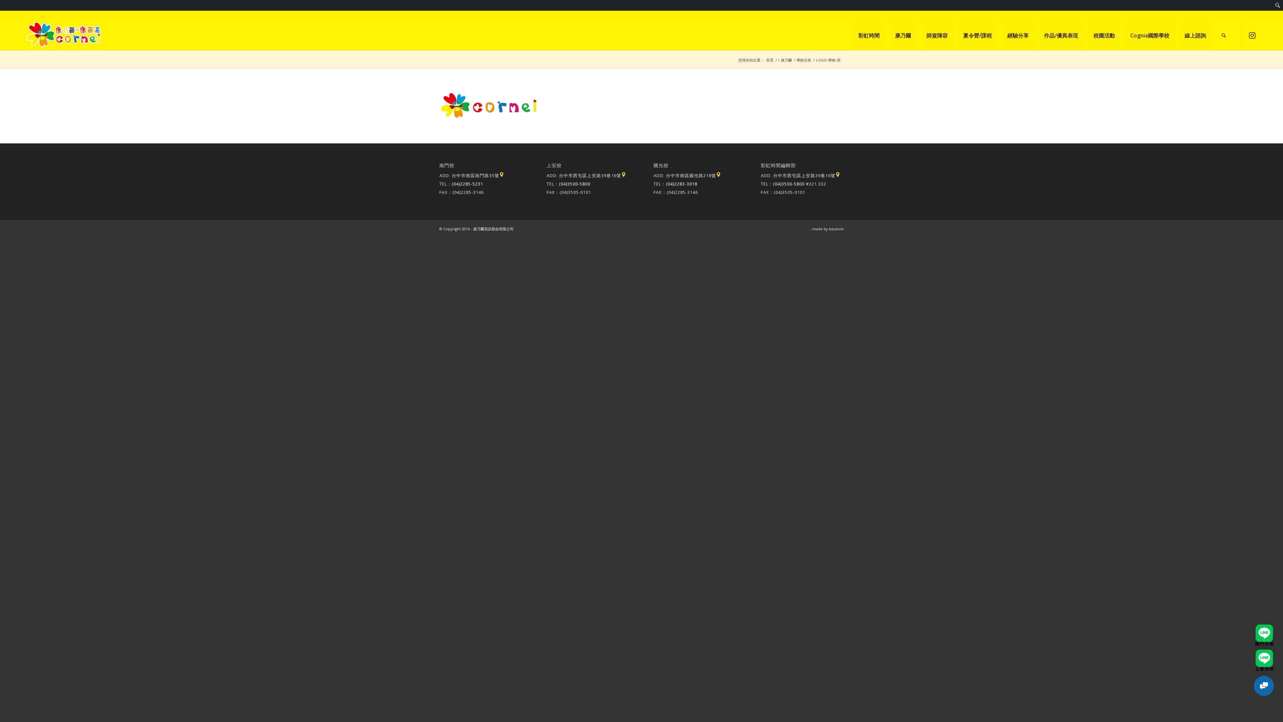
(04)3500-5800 (574, 184)
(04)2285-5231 (467, 184)
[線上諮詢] (1264, 686)
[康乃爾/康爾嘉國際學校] (64, 35)
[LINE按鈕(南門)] (1264, 627)
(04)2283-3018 (681, 184)
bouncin (836, 228)
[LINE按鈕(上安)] (1264, 652)
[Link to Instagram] (1252, 35)
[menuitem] (1278, 5)
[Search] (1223, 35)
